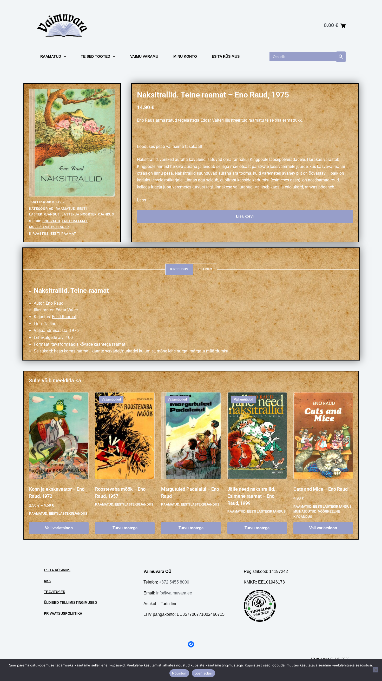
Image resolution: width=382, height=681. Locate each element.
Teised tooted (95, 56)
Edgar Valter (67, 309)
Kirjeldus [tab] (179, 269)
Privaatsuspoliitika (63, 613)
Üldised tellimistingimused (70, 603)
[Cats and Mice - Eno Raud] (323, 435)
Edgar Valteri (212, 120)
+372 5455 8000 (174, 582)
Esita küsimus (226, 56)
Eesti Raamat (63, 233)
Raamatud (50, 56)
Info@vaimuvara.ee (174, 593)
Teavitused (54, 592)
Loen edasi (203, 673)
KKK (47, 581)
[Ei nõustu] (375, 669)
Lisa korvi (245, 216)
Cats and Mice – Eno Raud (320, 489)
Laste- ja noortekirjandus (88, 214)
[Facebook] (191, 644)
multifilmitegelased (49, 227)
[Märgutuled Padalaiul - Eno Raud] (191, 435)
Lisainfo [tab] (205, 269)
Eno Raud (51, 221)
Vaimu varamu (144, 56)
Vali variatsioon (59, 528)
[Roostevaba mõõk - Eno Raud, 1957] (125, 435)
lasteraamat (75, 221)
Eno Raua (146, 120)
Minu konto (185, 56)
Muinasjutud (305, 511)
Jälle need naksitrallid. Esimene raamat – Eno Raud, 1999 (251, 496)
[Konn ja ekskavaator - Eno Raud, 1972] (59, 435)
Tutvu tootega (125, 528)
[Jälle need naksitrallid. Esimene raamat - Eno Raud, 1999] (257, 435)
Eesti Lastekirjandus (68, 513)
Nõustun (179, 673)
